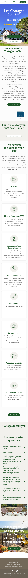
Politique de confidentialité (13, 564)
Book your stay (14, 36)
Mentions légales (13, 562)
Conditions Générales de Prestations (13, 560)
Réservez (23, 2)
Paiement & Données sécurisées (13, 566)
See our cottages (14, 41)
